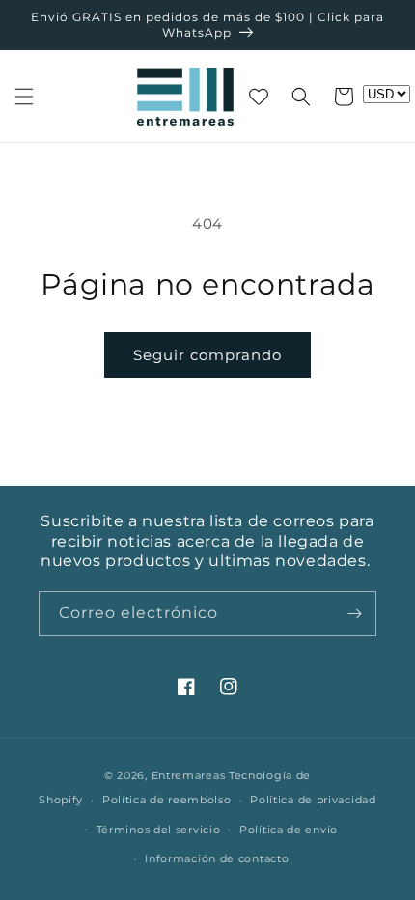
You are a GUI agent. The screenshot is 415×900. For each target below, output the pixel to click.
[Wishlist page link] (258, 96)
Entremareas (189, 775)
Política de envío (288, 829)
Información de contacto (217, 858)
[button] (24, 96)
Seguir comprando (207, 355)
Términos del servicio (159, 829)
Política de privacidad (312, 799)
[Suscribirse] (354, 613)
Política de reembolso (167, 799)
